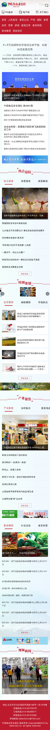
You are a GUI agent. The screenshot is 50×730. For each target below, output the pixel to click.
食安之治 (24, 19)
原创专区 (17, 30)
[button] (5, 83)
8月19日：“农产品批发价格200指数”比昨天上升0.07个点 (24, 563)
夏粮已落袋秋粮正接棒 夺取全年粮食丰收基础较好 (25, 148)
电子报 (26, 12)
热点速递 (8, 181)
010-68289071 (29, 711)
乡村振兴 (26, 408)
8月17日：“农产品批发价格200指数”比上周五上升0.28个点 (24, 604)
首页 (4, 19)
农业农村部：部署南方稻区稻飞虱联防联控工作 (25, 128)
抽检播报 (26, 302)
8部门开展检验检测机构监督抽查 (17, 120)
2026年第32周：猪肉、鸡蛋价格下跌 (17, 595)
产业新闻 (8, 408)
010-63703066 (29, 715)
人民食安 (13, 19)
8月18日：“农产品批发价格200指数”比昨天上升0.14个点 (24, 573)
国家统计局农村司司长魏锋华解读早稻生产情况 (24, 115)
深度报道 (26, 181)
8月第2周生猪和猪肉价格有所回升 (16, 581)
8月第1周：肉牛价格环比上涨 (14, 588)
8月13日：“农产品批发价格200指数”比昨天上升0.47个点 (24, 624)
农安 (4, 25)
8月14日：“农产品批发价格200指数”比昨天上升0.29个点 (24, 614)
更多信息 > (25, 273)
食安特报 (37, 25)
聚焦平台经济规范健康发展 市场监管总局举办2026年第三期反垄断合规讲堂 (23, 135)
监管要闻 (8, 302)
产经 (32, 19)
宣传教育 (6, 30)
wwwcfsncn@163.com (29, 718)
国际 (39, 19)
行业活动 (26, 525)
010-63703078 (29, 708)
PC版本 (9, 12)
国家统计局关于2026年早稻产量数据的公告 (22, 110)
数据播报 (8, 525)
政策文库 (25, 25)
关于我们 (44, 12)
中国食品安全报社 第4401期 (18, 105)
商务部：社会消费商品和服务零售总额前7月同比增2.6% (24, 142)
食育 (46, 19)
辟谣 (17, 25)
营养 (10, 25)
